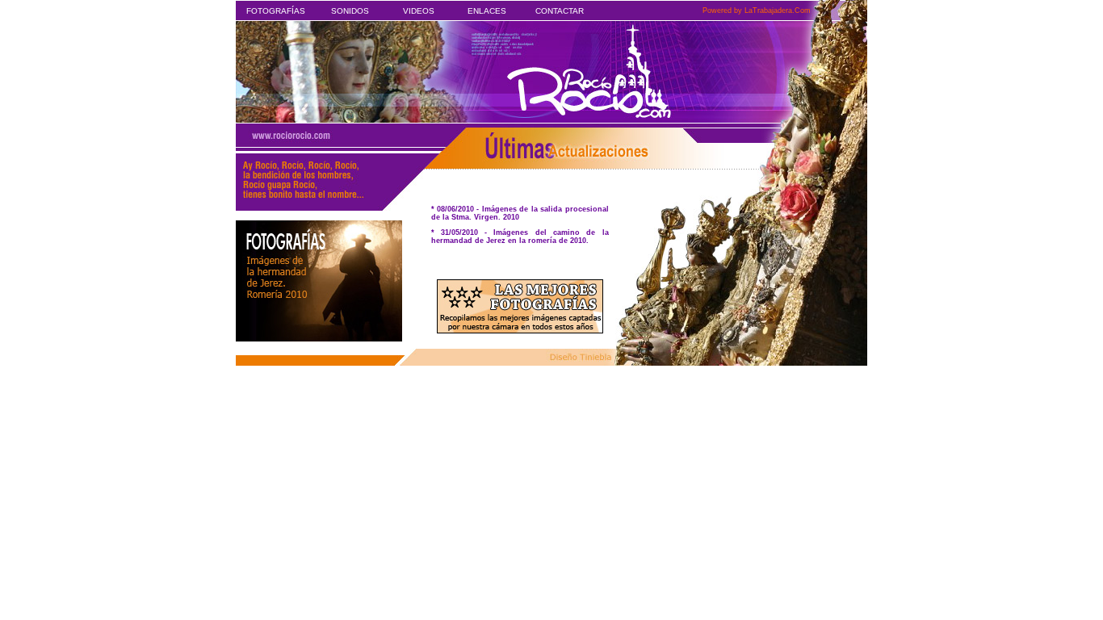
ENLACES (487, 10)
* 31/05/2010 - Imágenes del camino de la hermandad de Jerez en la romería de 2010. (520, 236)
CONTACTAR (559, 10)
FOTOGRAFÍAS (275, 10)
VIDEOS (418, 10)
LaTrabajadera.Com (777, 10)
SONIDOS (350, 10)
